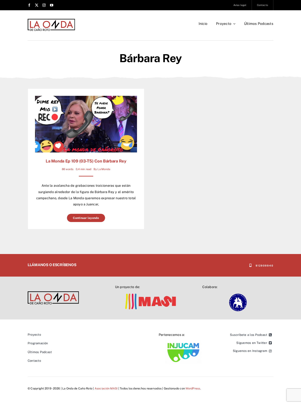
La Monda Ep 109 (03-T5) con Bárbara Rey (86, 161)
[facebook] (29, 5)
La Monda (103, 169)
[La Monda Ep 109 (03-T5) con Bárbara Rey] (86, 99)
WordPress (193, 388)
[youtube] (51, 5)
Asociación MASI (106, 388)
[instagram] (44, 5)
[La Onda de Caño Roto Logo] (51, 20)
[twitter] (36, 5)
